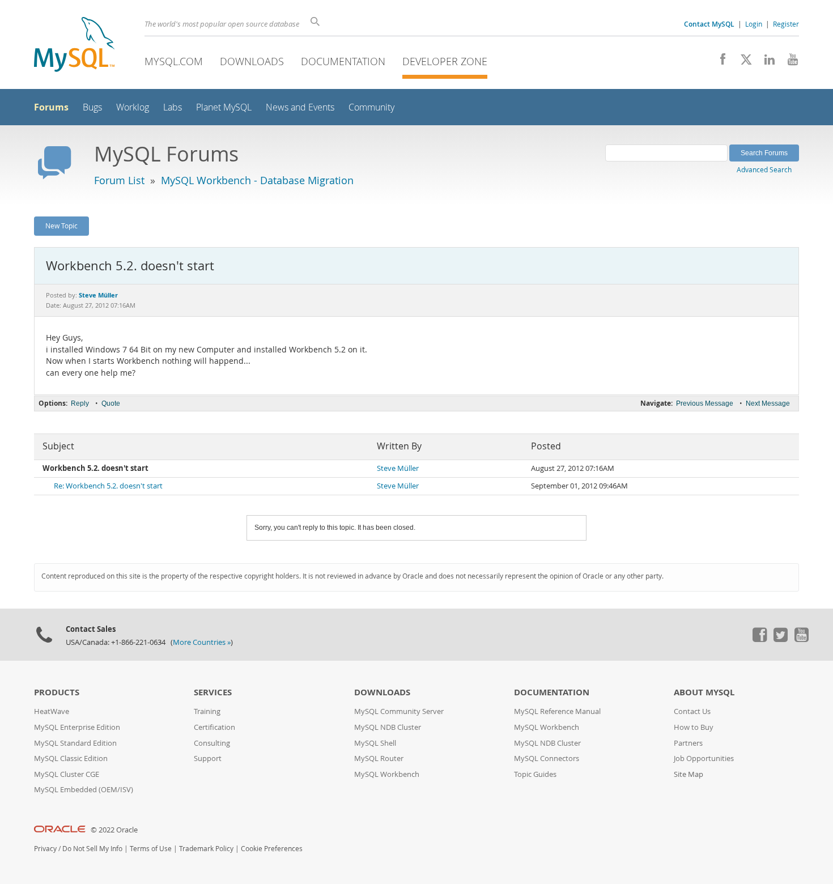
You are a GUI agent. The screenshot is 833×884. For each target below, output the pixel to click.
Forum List (119, 180)
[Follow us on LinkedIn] (765, 62)
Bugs (92, 107)
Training (207, 711)
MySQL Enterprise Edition (77, 727)
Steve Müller (398, 468)
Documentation (343, 61)
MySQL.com (173, 61)
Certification (214, 727)
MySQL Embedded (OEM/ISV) (83, 789)
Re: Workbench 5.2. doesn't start (108, 486)
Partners (688, 743)
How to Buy (693, 727)
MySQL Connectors (546, 758)
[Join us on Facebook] (718, 62)
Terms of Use (151, 848)
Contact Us (692, 711)
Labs (172, 107)
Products (56, 692)
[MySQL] (74, 45)
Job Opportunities (704, 758)
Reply (80, 403)
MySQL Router (378, 758)
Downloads (252, 61)
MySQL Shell (375, 743)
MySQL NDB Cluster (387, 727)
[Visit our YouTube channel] (788, 62)
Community (371, 107)
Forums (51, 107)
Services (213, 692)
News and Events (300, 107)
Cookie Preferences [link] (272, 848)
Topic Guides (535, 774)
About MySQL (704, 692)
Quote (110, 403)
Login (753, 23)
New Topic (61, 225)
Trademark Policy (206, 848)
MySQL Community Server (399, 711)
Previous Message (704, 403)
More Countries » (202, 642)
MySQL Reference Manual (557, 711)
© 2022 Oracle (114, 830)
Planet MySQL (224, 107)
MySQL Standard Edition (75, 743)
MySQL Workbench (386, 774)
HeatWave (51, 711)
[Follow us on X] (742, 62)
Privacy (45, 848)
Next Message (768, 403)
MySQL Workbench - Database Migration (257, 180)
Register (786, 23)
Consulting (212, 743)
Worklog (132, 107)
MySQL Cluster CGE (66, 774)
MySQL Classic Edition (71, 758)
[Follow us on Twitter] (780, 639)
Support (208, 758)
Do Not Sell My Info (92, 848)
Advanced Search (764, 169)
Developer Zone (444, 61)
